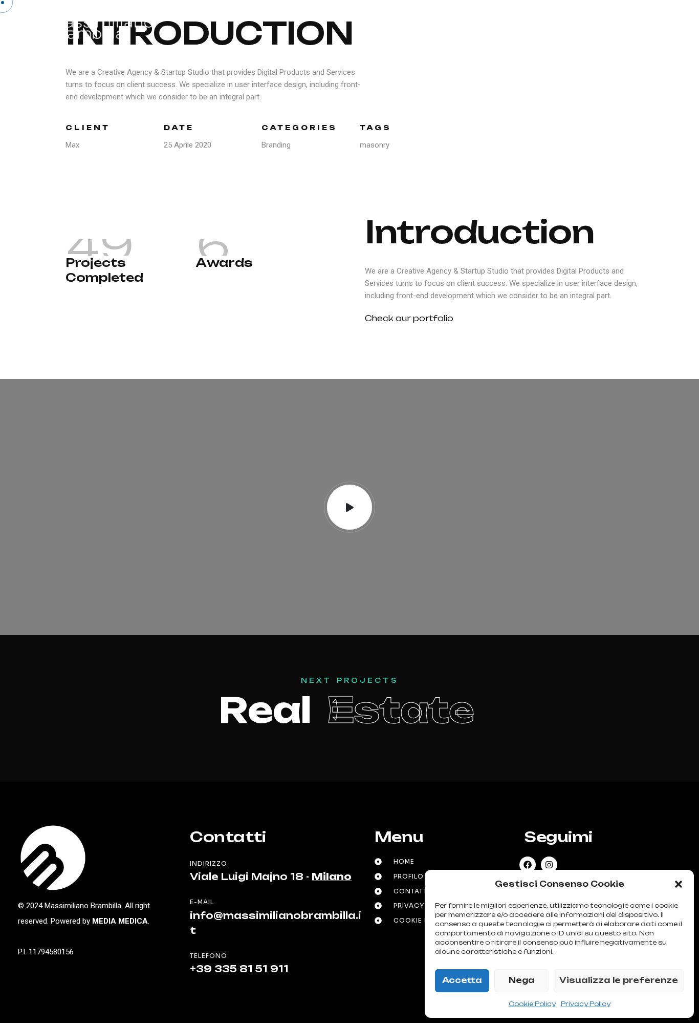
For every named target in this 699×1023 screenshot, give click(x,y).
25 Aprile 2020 (187, 145)
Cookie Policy (532, 1004)
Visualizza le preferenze (618, 980)
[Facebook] (527, 865)
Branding (276, 145)
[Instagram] (549, 865)
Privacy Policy (585, 1004)
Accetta (462, 980)
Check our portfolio (409, 318)
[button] (678, 884)
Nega (522, 980)
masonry (374, 145)
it (605, 27)
